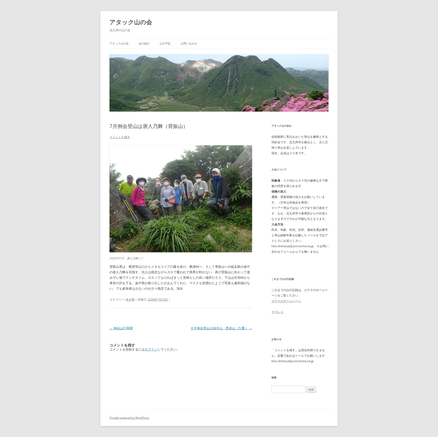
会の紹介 (144, 43)
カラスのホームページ (286, 301)
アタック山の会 (131, 22)
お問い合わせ (189, 43)
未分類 (130, 299)
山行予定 (165, 43)
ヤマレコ (277, 312)
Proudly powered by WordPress (129, 418)
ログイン (151, 349)
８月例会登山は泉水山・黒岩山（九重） (221, 328)
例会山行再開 (121, 328)
